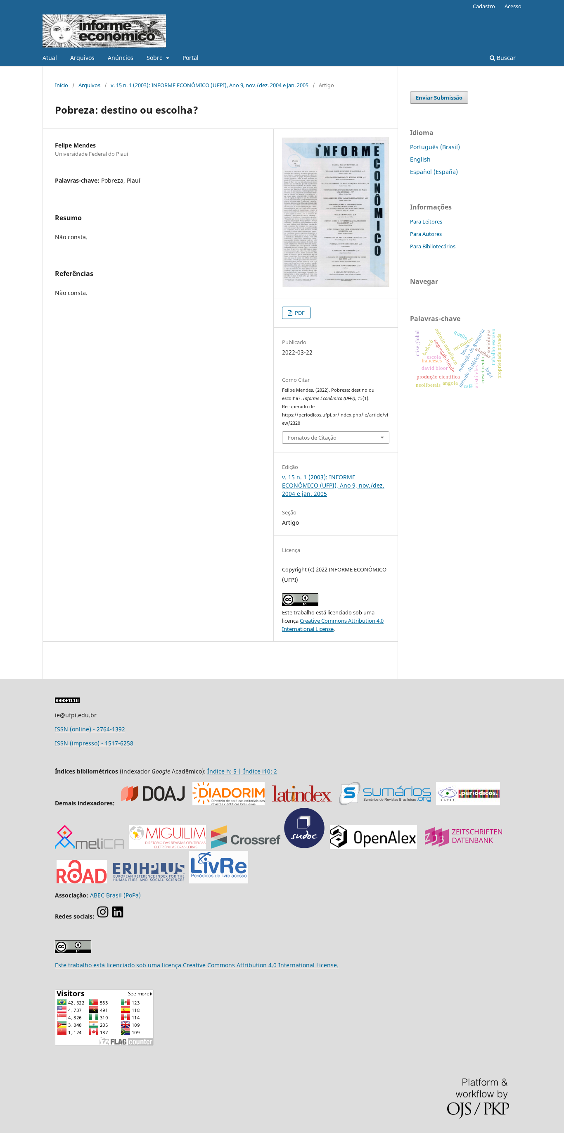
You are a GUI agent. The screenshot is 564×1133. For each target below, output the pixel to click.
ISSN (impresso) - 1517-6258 (94, 743)
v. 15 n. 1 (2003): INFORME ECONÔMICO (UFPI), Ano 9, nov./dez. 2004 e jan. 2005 (209, 85)
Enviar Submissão (439, 97)
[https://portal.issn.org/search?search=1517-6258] (82, 881)
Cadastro (484, 6)
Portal (190, 58)
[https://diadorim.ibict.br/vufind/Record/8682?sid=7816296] (228, 803)
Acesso (513, 6)
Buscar (505, 58)
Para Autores (426, 234)
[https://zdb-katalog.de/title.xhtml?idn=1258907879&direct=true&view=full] (463, 846)
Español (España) (434, 172)
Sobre (155, 58)
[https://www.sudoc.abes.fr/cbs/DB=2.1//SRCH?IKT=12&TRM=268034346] (304, 846)
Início (61, 85)
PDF (299, 313)
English (420, 159)
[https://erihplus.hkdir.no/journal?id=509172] (149, 881)
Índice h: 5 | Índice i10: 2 (242, 771)
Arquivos (82, 58)
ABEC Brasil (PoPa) (115, 895)
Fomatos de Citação (312, 437)
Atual (50, 58)
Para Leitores (426, 221)
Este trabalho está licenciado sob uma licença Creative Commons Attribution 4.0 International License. (197, 965)
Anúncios (120, 58)
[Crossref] (245, 846)
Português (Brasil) (435, 147)
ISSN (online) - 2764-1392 (90, 729)
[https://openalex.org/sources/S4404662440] (373, 846)
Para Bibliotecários (432, 246)
